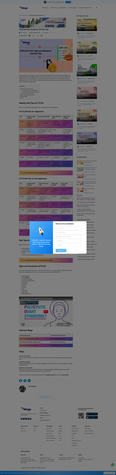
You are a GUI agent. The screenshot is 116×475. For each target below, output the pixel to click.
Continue (60, 250)
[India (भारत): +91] (57, 236)
